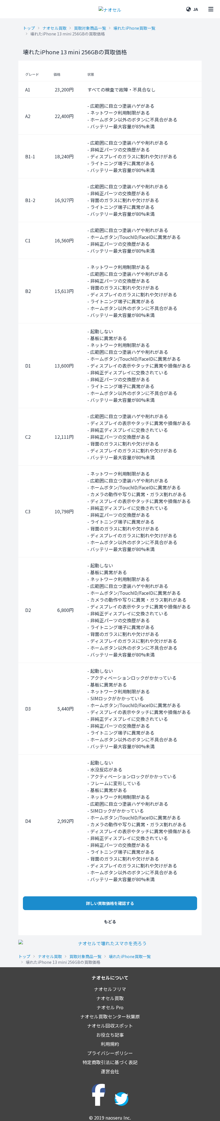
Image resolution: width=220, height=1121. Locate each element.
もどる (110, 921)
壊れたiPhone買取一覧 (134, 28)
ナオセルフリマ (110, 989)
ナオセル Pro (110, 1007)
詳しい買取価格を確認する (110, 903)
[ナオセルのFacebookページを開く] (98, 1091)
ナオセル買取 (54, 28)
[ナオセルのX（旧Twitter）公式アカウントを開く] (121, 1099)
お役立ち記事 (110, 1034)
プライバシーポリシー (110, 1053)
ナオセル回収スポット (110, 1025)
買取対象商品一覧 (90, 28)
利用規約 (110, 1043)
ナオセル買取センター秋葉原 (110, 1016)
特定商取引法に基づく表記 (110, 1062)
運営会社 (110, 1071)
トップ (29, 28)
